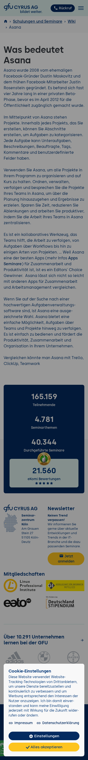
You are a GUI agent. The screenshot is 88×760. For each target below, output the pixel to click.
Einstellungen (46, 736)
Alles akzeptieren (46, 747)
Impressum (23, 723)
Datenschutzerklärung (60, 723)
